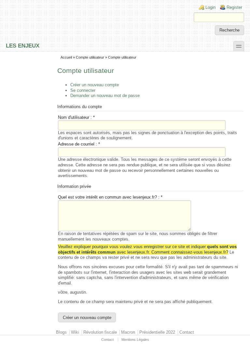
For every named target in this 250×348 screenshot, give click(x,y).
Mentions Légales (135, 339)
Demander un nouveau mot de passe (105, 95)
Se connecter (82, 90)
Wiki (75, 332)
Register (234, 7)
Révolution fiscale (100, 332)
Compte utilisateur (90, 57)
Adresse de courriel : (79, 144)
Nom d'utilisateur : (76, 117)
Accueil (66, 57)
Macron (128, 332)
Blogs (61, 332)
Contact (186, 332)
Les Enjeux (22, 45)
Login (210, 7)
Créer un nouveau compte (94, 84)
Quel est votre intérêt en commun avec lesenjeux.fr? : (110, 197)
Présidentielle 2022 (157, 332)
